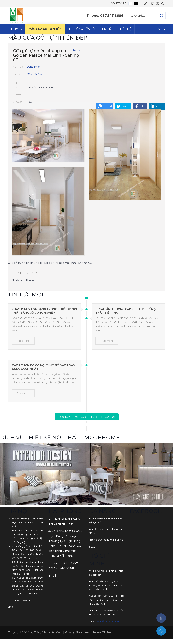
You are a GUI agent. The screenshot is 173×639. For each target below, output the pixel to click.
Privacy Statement (77, 632)
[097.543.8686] (161, 631)
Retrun (77, 50)
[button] (158, 15)
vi (159, 29)
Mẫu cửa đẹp (34, 74)
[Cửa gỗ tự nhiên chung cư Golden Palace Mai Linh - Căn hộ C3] (48, 135)
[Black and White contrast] (136, 3)
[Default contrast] (130, 3)
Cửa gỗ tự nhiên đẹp (48, 632)
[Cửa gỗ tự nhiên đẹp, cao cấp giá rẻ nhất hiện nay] (16, 15)
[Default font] (162, 3)
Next (106, 416)
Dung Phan (33, 66)
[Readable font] (157, 3)
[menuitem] (16, 29)
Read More (23, 340)
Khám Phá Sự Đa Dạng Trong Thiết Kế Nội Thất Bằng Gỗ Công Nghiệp (44, 311)
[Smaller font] (152, 4)
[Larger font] (146, 4)
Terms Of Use (102, 632)
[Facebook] (161, 618)
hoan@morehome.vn (108, 621)
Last (112, 416)
